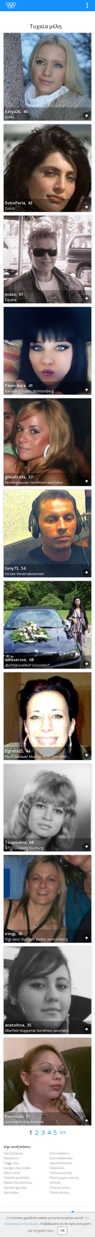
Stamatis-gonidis (15, 1188)
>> (62, 1132)
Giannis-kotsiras (60, 1163)
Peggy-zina (11, 1163)
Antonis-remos (60, 1188)
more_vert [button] (87, 5)
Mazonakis (11, 1192)
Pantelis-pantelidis (17, 1178)
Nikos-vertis (12, 1173)
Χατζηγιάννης (13, 1153)
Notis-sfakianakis (60, 1158)
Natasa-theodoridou (18, 1182)
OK (62, 1230)
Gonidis (55, 1182)
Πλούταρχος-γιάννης (64, 1178)
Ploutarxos (11, 1158)
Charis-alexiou (59, 1192)
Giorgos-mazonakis (17, 1168)
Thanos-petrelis (60, 1173)
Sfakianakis (57, 1168)
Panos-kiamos (59, 1153)
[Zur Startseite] (11, 5)
